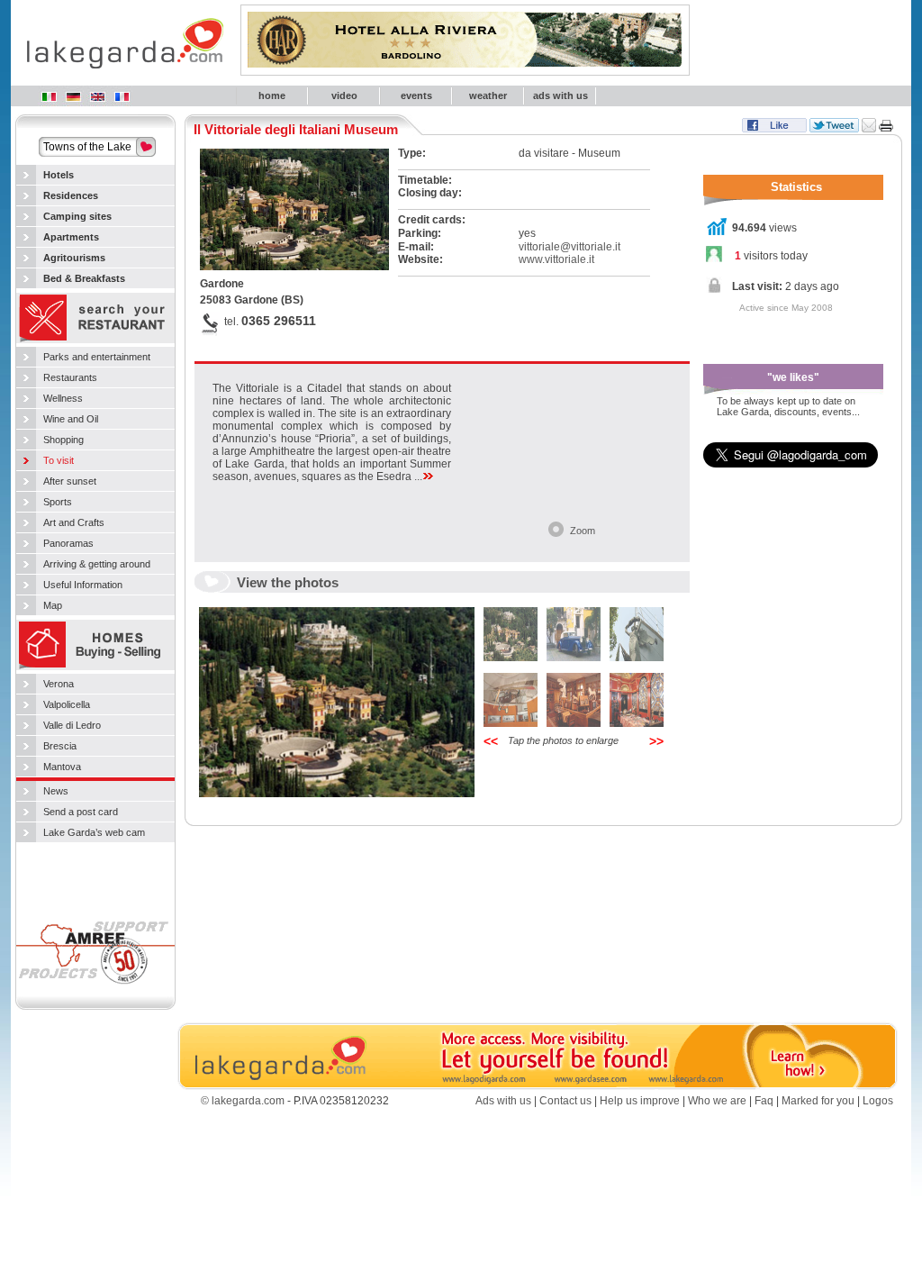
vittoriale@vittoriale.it (569, 247)
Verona (58, 683)
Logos (878, 1100)
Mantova (62, 766)
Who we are (717, 1100)
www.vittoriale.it (556, 259)
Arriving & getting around (96, 563)
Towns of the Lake (87, 147)
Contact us (565, 1100)
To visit (58, 460)
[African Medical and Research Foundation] (95, 990)
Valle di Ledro (72, 725)
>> (656, 741)
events (416, 95)
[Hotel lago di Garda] (48, 96)
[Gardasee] (73, 96)
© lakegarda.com (243, 1100)
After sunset (69, 481)
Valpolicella (66, 704)
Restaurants (70, 377)
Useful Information (82, 584)
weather (488, 95)
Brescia (60, 745)
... (418, 476)
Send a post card (80, 811)
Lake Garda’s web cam (94, 832)
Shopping (63, 439)
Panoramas (68, 543)
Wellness (63, 398)
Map (52, 605)
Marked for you (818, 1100)
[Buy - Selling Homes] (95, 668)
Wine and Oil (70, 418)
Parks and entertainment (96, 356)
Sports (57, 501)
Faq (764, 1100)
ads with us (560, 95)
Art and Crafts (73, 522)
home (271, 95)
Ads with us (503, 1100)
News (55, 790)
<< (491, 741)
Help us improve (640, 1100)
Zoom (582, 530)
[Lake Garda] (97, 96)
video (344, 95)
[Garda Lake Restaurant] (95, 341)
